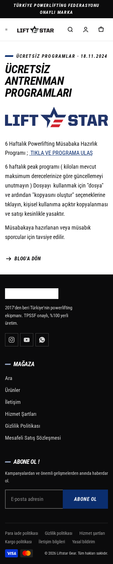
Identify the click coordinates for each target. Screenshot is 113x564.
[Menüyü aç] (6, 29)
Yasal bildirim (83, 541)
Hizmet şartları (92, 533)
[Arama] (70, 29)
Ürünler (12, 390)
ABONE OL (85, 499)
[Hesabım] (86, 29)
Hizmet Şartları (20, 414)
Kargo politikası (18, 541)
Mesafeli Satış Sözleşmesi (33, 438)
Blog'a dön (27, 259)
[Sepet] (101, 29)
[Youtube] (26, 339)
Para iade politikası (21, 533)
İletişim (13, 402)
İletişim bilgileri (52, 541)
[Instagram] (11, 339)
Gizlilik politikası (58, 533)
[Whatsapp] (42, 339)
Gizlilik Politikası (22, 426)
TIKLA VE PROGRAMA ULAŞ (61, 153)
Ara (8, 378)
